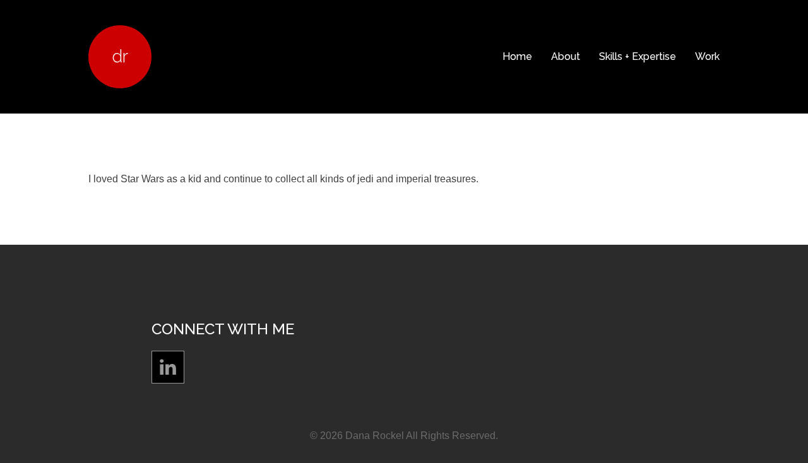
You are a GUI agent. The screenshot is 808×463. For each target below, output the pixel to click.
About (565, 56)
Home (517, 56)
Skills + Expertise (637, 56)
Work (707, 56)
